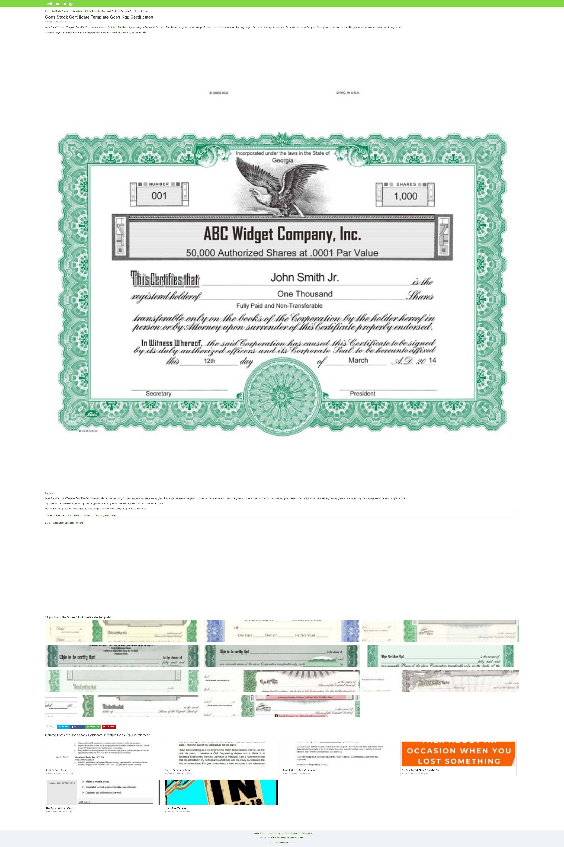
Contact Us (295, 833)
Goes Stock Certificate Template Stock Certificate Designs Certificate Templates (440, 664)
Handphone (73, 515)
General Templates (173, 773)
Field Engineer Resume (57, 770)
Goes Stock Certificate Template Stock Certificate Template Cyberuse (282, 639)
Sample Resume (297, 837)
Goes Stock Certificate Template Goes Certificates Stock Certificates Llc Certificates (123, 714)
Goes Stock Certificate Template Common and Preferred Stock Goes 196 (441, 639)
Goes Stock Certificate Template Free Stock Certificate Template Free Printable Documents (282, 664)
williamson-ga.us (282, 837)
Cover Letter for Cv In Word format (299, 770)
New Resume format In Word (59, 808)
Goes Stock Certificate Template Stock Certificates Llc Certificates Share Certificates (123, 664)
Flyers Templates (172, 811)
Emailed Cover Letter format (178, 770)
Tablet (87, 515)
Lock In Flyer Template (175, 808)
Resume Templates (54, 773)
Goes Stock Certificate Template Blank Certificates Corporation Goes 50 (440, 689)
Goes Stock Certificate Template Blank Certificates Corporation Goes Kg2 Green (123, 689)
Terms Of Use (275, 833)
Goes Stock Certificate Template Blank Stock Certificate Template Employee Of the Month (123, 639)
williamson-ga (60, 3)
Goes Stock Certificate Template (68, 522)
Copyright (264, 833)
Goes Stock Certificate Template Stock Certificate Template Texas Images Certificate (282, 689)
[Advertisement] (282, 56)
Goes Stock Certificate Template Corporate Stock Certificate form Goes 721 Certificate (282, 714)
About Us (285, 833)
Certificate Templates (53, 22)
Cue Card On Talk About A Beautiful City (420, 770)
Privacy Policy (306, 833)
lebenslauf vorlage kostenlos (282, 842)
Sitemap (255, 833)
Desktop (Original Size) (105, 515)
